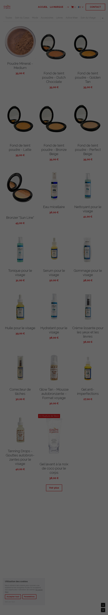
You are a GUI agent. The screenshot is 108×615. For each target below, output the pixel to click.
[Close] (86, 280)
